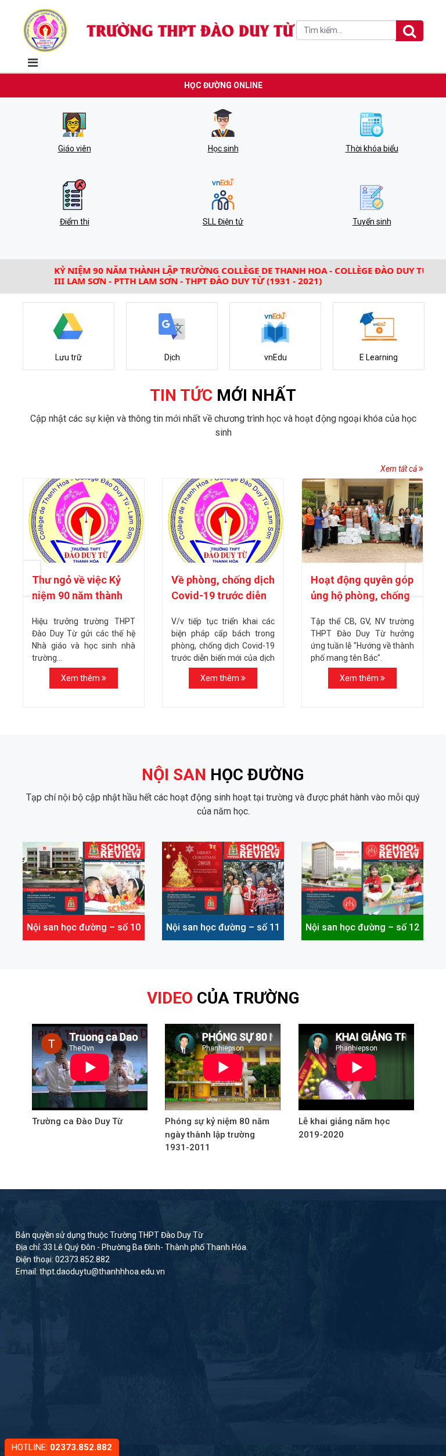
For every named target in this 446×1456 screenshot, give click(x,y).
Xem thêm (89, 678)
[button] (414, 578)
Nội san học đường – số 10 (84, 927)
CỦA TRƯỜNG (223, 998)
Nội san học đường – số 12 (362, 927)
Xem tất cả (399, 468)
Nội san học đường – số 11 (223, 927)
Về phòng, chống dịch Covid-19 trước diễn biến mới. (91, 595)
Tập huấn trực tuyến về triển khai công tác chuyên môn (370, 595)
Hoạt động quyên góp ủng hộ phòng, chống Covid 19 (230, 595)
